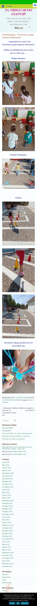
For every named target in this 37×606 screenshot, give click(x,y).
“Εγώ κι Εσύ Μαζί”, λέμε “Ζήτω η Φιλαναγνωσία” (17, 433)
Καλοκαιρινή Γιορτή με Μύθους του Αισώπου (16, 436)
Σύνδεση (9, 6)
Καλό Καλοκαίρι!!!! (7, 428)
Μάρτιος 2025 (6, 498)
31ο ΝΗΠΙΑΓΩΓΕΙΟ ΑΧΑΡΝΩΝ (18, 12)
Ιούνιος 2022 (6, 561)
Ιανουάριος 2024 (7, 528)
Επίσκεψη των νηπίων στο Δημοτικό (13, 439)
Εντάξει (12, 603)
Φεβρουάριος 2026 (8, 473)
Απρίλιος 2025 (6, 495)
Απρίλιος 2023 (6, 547)
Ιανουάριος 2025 (7, 503)
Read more (25, 603)
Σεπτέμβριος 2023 (8, 539)
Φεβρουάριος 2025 (8, 500)
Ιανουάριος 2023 (7, 555)
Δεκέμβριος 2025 (7, 478)
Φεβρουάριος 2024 (8, 525)
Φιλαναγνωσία (6, 582)
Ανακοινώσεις (6, 577)
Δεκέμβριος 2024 (7, 506)
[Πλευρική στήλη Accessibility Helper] (35, 5)
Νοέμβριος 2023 (7, 533)
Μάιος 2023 (5, 544)
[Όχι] (35, 599)
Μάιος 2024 (5, 519)
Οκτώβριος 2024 (7, 511)
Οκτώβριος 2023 (7, 536)
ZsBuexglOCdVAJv (7, 447)
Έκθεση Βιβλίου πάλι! (19, 451)
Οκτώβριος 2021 (7, 566)
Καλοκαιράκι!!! (6, 430)
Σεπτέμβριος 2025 (7, 487)
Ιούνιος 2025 (6, 489)
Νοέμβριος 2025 (7, 481)
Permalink (5, 402)
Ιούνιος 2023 (6, 541)
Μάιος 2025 (5, 492)
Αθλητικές (5, 574)
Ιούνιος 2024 (6, 517)
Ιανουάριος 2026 (7, 476)
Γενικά (30, 400)
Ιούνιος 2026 (6, 462)
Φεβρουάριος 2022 (8, 563)
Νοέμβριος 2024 (7, 509)
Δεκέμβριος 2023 (7, 530)
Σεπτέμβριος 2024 (8, 514)
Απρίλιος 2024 (6, 522)
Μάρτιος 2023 (6, 550)
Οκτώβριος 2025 (7, 484)
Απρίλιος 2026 (6, 467)
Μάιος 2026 (5, 465)
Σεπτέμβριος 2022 (7, 558)
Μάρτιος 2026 (6, 470)
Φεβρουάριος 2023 (8, 552)
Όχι (18, 603)
